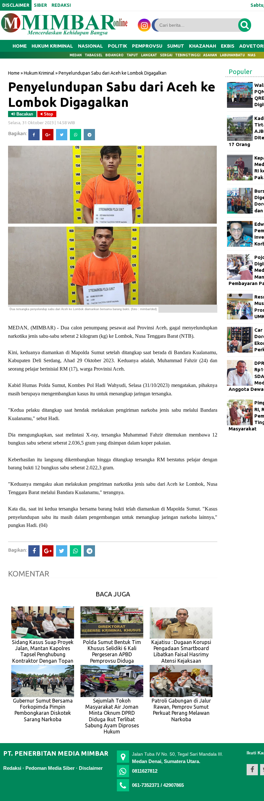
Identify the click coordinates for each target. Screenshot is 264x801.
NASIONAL (90, 46)
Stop (47, 114)
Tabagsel (93, 55)
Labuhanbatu (232, 55)
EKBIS (227, 46)
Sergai (166, 55)
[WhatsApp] (75, 134)
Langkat (149, 55)
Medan (76, 55)
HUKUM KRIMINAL (52, 46)
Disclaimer (91, 768)
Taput (132, 55)
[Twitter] (61, 134)
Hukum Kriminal (39, 73)
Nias (252, 55)
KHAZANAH (202, 46)
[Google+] (47, 134)
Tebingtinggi (187, 55)
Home (20, 46)
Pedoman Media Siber (50, 768)
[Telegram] (89, 134)
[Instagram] (144, 25)
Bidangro (114, 55)
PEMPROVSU (147, 46)
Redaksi (12, 768)
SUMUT (175, 46)
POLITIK (117, 46)
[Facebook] (34, 134)
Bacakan (24, 114)
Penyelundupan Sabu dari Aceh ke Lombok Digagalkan (111, 94)
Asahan (210, 55)
